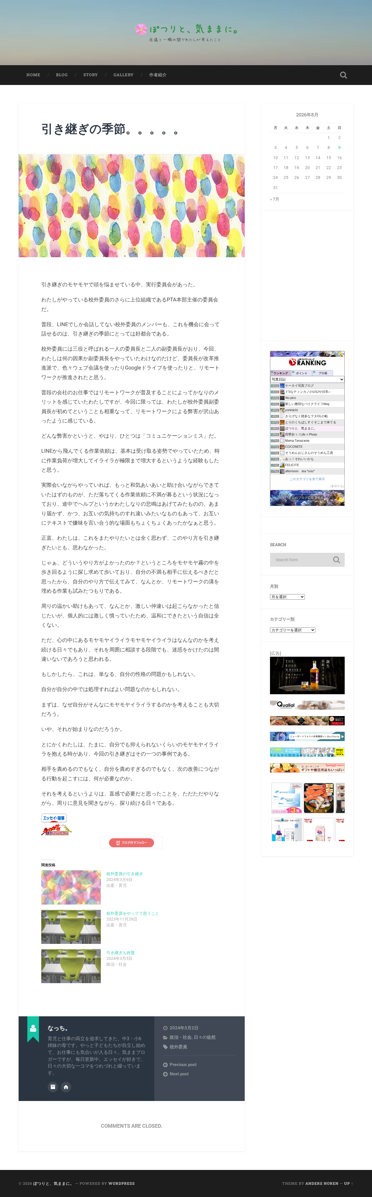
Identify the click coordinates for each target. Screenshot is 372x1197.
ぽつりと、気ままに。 (53, 1183)
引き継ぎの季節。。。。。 (113, 128)
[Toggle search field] (343, 75)
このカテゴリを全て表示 (307, 479)
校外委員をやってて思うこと (132, 913)
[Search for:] (307, 560)
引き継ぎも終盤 (120, 952)
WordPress (121, 1183)
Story (90, 74)
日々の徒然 (205, 1037)
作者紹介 (158, 74)
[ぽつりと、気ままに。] (186, 32)
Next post (179, 1074)
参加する (337, 486)
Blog (62, 74)
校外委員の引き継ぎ (124, 873)
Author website (66, 1087)
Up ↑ (348, 1183)
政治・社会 (181, 1037)
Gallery (124, 74)
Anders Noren (322, 1183)
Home (33, 74)
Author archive (53, 1087)
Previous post (183, 1064)
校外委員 (178, 1046)
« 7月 (274, 199)
